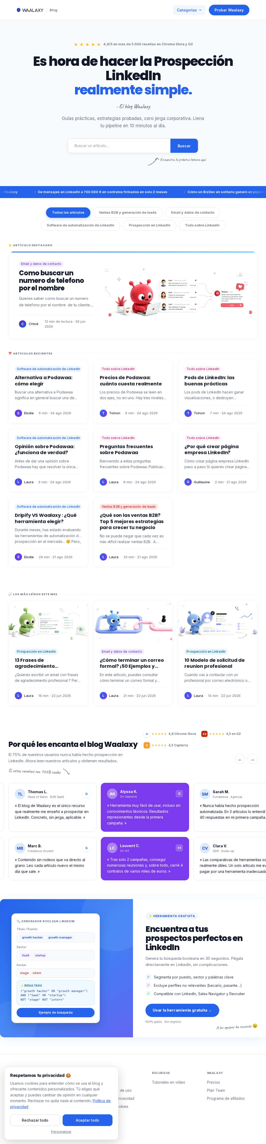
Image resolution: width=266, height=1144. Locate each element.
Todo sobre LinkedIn (202, 225)
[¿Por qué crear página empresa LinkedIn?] (217, 460)
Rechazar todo (35, 1120)
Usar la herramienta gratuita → (182, 1010)
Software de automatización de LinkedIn (80, 225)
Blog (53, 10)
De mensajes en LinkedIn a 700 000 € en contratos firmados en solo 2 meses (88, 192)
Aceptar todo (87, 1120)
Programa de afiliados (226, 1098)
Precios (213, 1082)
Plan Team (216, 1090)
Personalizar (61, 1131)
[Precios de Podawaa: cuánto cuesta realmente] (133, 391)
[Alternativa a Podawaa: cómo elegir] (48, 391)
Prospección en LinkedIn (149, 225)
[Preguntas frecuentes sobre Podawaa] (133, 460)
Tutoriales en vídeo (168, 1082)
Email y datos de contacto (192, 212)
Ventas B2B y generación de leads (128, 212)
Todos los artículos (68, 212)
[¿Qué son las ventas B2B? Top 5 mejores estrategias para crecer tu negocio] (133, 532)
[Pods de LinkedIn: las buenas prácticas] (217, 391)
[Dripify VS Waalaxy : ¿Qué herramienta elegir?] (48, 532)
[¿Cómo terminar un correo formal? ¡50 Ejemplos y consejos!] (133, 653)
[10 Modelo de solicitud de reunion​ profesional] (217, 653)
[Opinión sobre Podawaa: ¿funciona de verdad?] (48, 460)
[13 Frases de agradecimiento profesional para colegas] (48, 653)
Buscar (184, 146)
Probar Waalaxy (229, 10)
